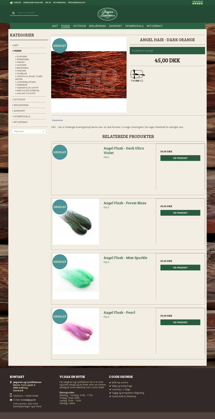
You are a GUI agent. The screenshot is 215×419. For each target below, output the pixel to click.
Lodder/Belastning (26, 82)
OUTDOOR (19, 99)
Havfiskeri (21, 65)
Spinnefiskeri (22, 59)
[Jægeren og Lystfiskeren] (107, 14)
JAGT (16, 45)
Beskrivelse (57, 120)
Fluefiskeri (21, 56)
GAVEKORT (19, 110)
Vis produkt (180, 158)
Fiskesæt (20, 62)
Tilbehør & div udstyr (27, 87)
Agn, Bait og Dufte (26, 93)
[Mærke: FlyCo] (137, 76)
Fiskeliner (21, 70)
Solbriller (21, 73)
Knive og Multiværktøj (27, 90)
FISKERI (17, 50)
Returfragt (20, 122)
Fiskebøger (21, 85)
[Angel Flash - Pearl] (75, 332)
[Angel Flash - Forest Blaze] (75, 222)
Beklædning (22, 68)
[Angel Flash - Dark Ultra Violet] (75, 168)
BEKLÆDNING (20, 105)
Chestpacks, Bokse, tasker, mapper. (29, 78)
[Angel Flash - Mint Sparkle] (75, 277)
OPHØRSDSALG (21, 116)
